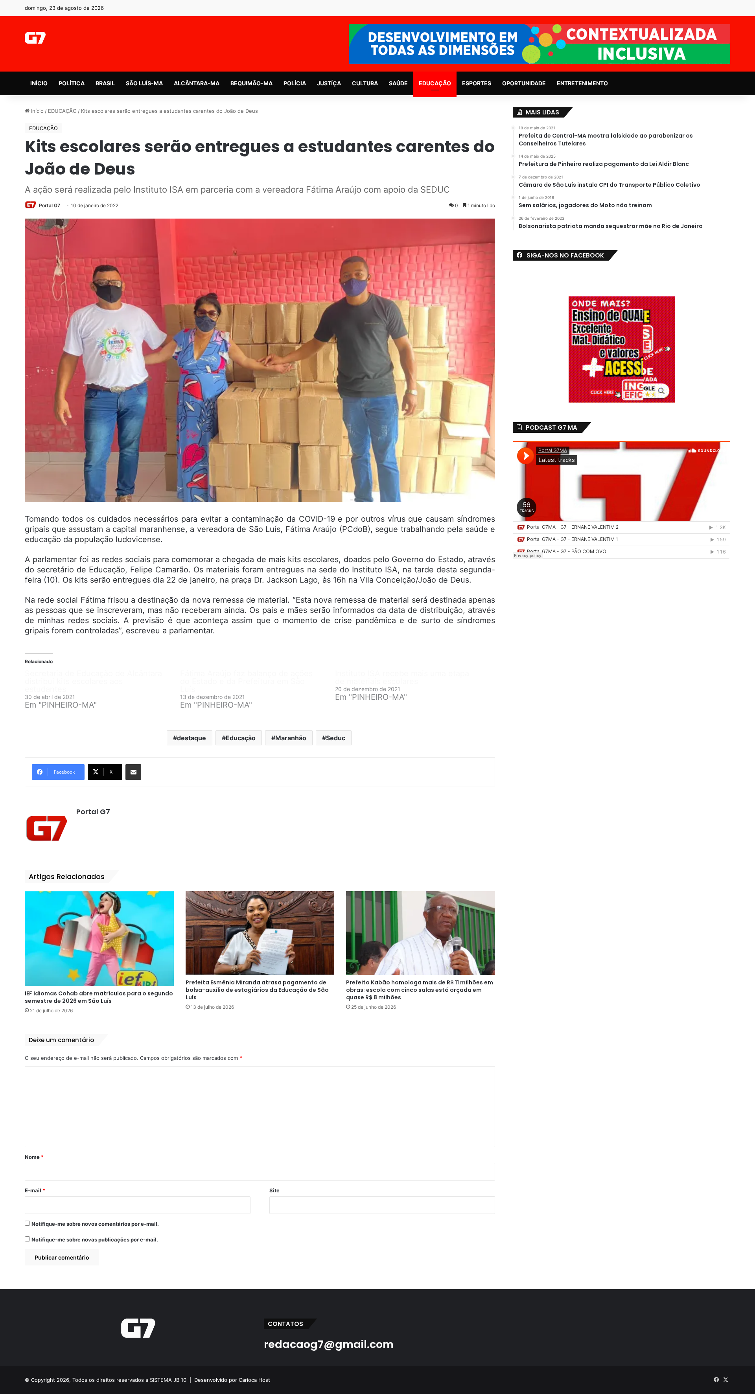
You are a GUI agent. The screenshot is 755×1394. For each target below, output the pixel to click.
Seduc (335, 738)
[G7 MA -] (35, 38)
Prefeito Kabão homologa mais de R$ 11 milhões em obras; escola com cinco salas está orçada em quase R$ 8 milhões (419, 989)
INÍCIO (39, 83)
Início (36, 111)
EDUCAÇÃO (435, 83)
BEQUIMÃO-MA (251, 83)
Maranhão (290, 738)
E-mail (35, 1190)
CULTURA (365, 83)
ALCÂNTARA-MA (196, 83)
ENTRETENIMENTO (582, 83)
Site (274, 1190)
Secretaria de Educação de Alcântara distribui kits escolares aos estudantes (93, 681)
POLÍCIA (295, 83)
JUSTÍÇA (329, 83)
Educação (241, 738)
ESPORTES (476, 83)
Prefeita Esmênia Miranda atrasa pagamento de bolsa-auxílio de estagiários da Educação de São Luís (257, 989)
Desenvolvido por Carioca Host (232, 1380)
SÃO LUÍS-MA (144, 83)
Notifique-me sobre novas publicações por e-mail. (94, 1239)
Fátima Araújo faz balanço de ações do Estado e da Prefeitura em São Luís (246, 681)
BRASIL (105, 83)
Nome (34, 1157)
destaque (191, 738)
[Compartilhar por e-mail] (133, 772)
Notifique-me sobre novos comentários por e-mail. (95, 1224)
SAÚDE (398, 83)
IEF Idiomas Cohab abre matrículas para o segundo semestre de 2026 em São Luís (99, 997)
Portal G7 (49, 205)
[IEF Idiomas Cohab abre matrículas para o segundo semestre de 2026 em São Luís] (99, 938)
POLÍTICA (72, 83)
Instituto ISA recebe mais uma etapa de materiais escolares (402, 677)
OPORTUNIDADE (524, 83)
